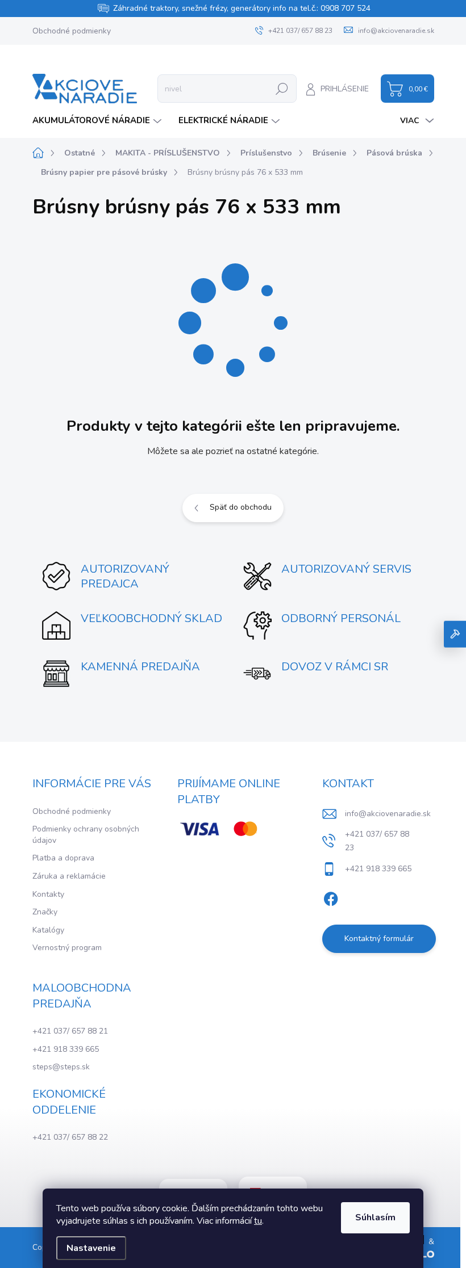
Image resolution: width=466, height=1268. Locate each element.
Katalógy (48, 930)
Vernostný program (67, 947)
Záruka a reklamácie (69, 876)
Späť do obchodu (241, 507)
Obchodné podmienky (71, 31)
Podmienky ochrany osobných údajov (85, 835)
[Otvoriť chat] (455, 634)
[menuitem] (98, 120)
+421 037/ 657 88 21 (70, 1031)
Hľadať (281, 88)
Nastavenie (91, 1248)
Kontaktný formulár (379, 938)
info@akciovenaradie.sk (388, 813)
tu (258, 1221)
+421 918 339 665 (65, 1049)
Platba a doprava (63, 858)
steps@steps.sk (61, 1066)
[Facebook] (330, 896)
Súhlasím (375, 1217)
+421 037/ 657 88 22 (70, 1137)
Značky (44, 911)
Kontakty (48, 894)
